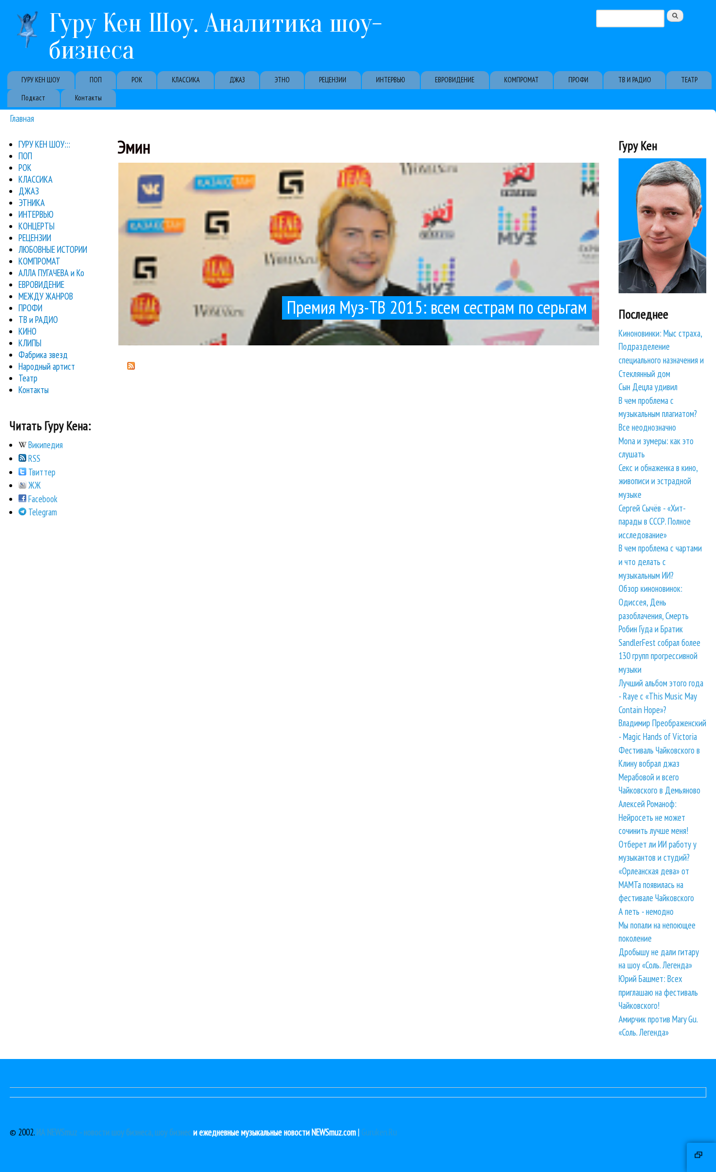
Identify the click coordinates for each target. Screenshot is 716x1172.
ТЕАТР (689, 79)
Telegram (41, 512)
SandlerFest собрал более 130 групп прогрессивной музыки (659, 656)
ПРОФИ (578, 79)
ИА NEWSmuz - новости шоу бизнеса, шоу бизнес (114, 1132)
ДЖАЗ (237, 79)
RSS (33, 458)
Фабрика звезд (43, 354)
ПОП (96, 79)
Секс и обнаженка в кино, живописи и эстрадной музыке (658, 481)
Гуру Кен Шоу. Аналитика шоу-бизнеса (215, 36)
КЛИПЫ (30, 343)
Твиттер (41, 472)
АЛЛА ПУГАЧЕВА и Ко (51, 273)
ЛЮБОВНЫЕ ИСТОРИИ (53, 249)
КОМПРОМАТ (521, 79)
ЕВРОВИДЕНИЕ (454, 79)
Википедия (44, 445)
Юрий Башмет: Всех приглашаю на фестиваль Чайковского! (658, 992)
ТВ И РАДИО (634, 79)
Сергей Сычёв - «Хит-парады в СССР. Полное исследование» (655, 521)
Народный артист (47, 366)
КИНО (28, 331)
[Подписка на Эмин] (131, 366)
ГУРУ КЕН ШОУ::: (44, 144)
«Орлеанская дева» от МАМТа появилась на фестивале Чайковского (656, 884)
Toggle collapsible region (701, 1157)
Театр (28, 378)
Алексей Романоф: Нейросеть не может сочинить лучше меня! (653, 817)
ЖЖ (33, 485)
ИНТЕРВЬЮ (390, 79)
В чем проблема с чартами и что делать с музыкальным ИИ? (660, 561)
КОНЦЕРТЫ (37, 226)
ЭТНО (282, 79)
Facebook (41, 499)
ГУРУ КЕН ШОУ (40, 79)
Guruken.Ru (379, 1132)
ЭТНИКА (32, 202)
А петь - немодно (646, 911)
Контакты (88, 97)
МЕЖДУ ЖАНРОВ (46, 296)
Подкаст (33, 97)
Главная (22, 118)
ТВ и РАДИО (38, 319)
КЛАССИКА (186, 79)
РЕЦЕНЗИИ (332, 79)
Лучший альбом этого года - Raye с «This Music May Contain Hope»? (661, 696)
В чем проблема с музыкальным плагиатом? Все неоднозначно (658, 414)
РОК (137, 79)
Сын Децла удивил (648, 387)
